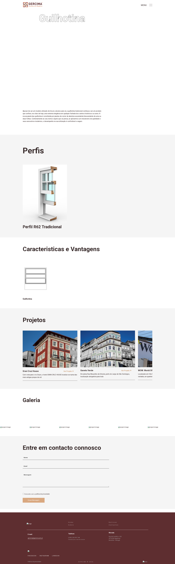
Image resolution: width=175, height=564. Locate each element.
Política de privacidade (34, 561)
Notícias (113, 522)
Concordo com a (37, 494)
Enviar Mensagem (33, 500)
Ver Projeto (67, 371)
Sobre (71, 525)
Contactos (113, 525)
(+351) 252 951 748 (74, 537)
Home (70, 522)
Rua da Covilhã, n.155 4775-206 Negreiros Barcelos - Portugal (115, 538)
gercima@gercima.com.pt (35, 538)
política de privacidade (42, 494)
